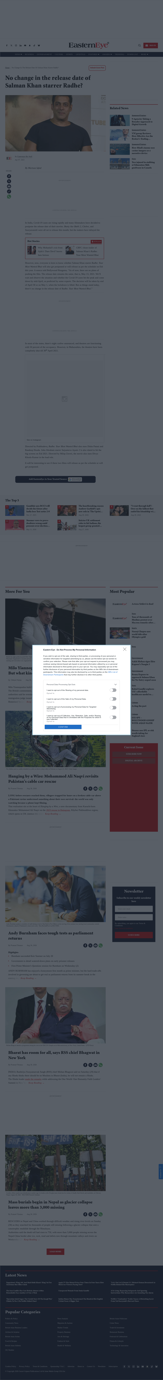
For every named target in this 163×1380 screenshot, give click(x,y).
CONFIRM (63, 727)
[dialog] (81, 690)
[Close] (125, 650)
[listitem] (81, 684)
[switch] (113, 690)
